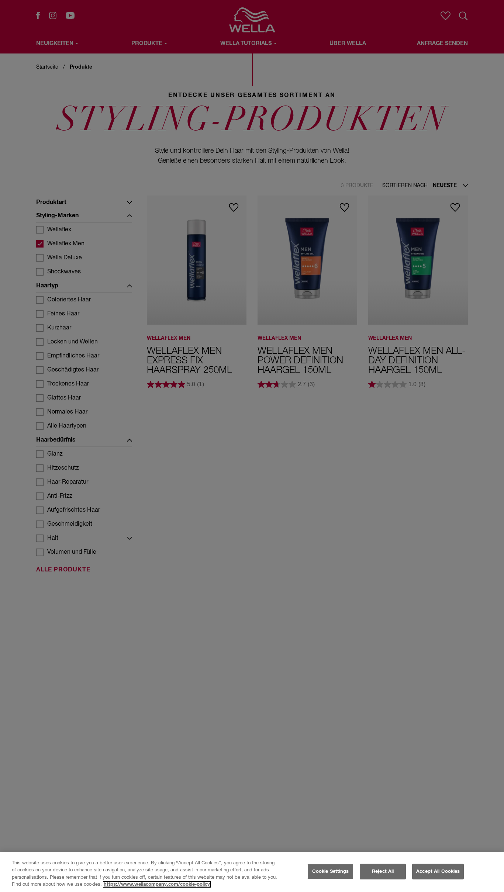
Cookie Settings (330, 871)
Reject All (383, 871)
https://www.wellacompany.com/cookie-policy (157, 884)
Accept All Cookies (438, 871)
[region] (252, 872)
